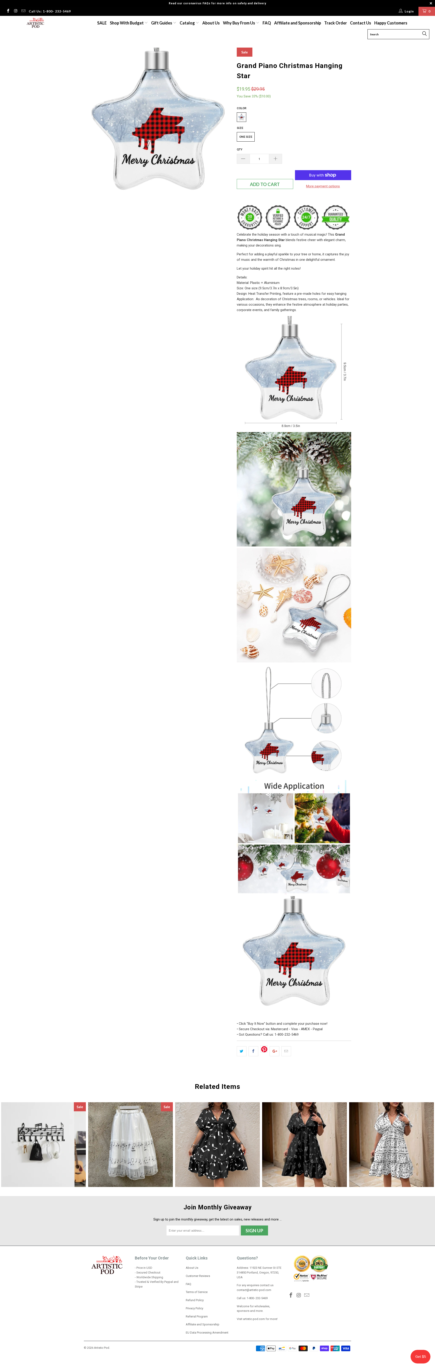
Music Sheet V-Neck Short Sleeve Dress (391, 1144)
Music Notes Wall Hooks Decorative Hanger (43, 1144)
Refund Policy (195, 1300)
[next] (224, 122)
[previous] (92, 122)
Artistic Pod (101, 1347)
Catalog (187, 22)
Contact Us (360, 22)
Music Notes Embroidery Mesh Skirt (130, 1144)
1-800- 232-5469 (257, 1298)
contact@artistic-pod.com (254, 1290)
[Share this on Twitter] (241, 1051)
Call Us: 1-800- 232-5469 (50, 11)
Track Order (335, 22)
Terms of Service (197, 1292)
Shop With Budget (127, 22)
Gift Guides (162, 22)
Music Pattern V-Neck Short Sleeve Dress (304, 1144)
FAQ (267, 22)
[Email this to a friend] (286, 1051)
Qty (239, 149)
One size (245, 136)
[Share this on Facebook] (253, 1051)
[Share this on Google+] (274, 1051)
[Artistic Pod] (35, 23)
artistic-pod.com (253, 1319)
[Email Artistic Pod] (23, 11)
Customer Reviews (198, 1276)
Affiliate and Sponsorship (297, 22)
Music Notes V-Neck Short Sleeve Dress (217, 1144)
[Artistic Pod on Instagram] (15, 11)
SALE (102, 22)
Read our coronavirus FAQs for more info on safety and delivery (217, 3)
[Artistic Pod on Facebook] (8, 11)
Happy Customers (390, 22)
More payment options (323, 186)
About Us (211, 22)
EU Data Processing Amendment (207, 1332)
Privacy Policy (194, 1308)
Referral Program (197, 1316)
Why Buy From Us (239, 22)
